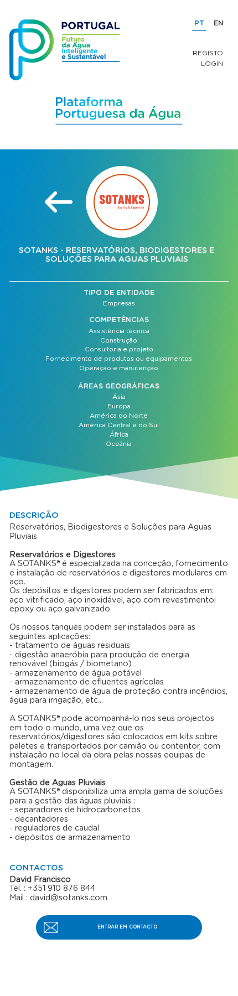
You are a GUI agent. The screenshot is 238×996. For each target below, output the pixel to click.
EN (219, 23)
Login (212, 63)
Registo (208, 53)
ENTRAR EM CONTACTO (127, 927)
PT (199, 23)
